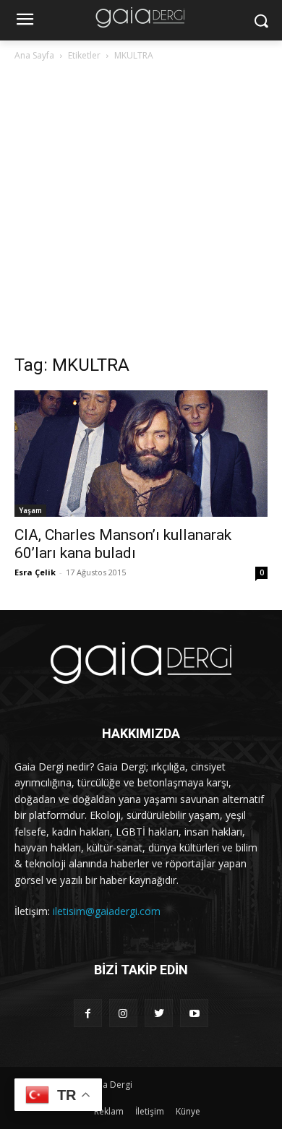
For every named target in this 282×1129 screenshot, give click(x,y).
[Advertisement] (141, 212)
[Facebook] (88, 1013)
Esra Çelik (35, 572)
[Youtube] (194, 1013)
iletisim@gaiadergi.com (107, 911)
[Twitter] (159, 1013)
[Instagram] (123, 1013)
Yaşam (30, 510)
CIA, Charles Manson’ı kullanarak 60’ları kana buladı (122, 544)
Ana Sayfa (34, 55)
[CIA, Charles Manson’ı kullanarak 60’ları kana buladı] (141, 453)
